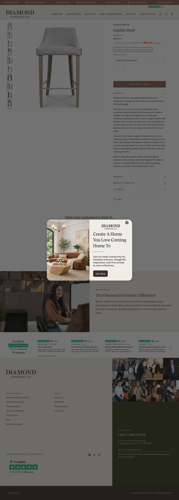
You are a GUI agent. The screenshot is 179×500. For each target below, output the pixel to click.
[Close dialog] (126, 222)
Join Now (100, 273)
